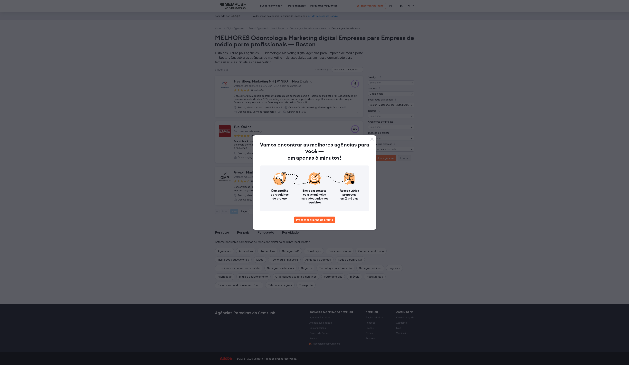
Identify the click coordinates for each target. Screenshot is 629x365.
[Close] (372, 139)
